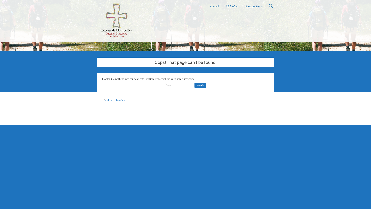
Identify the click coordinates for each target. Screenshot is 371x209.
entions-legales (115, 100)
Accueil (214, 6)
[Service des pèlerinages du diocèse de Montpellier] (116, 20)
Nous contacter (254, 6)
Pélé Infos (232, 6)
